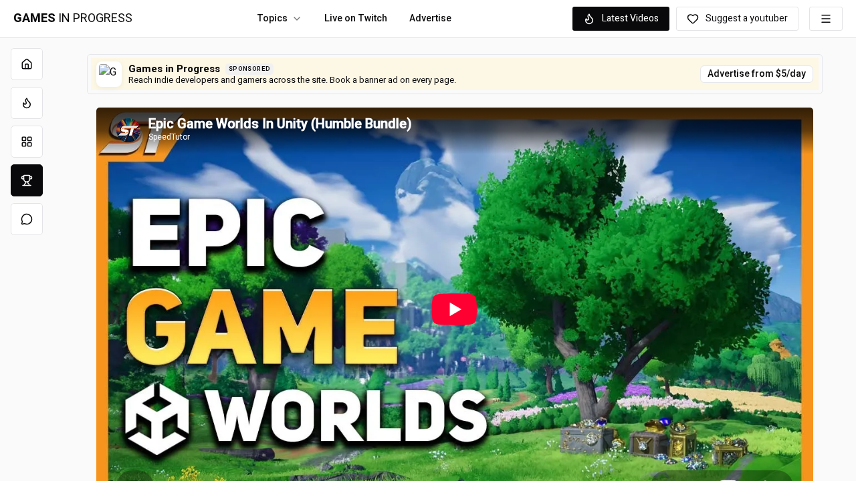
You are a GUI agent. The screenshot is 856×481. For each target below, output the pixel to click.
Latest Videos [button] (630, 18)
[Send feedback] (27, 219)
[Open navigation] (826, 19)
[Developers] (27, 180)
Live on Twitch (355, 18)
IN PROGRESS (72, 18)
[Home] (27, 64)
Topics (272, 18)
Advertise (430, 18)
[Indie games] (27, 142)
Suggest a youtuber (747, 18)
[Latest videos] (27, 103)
